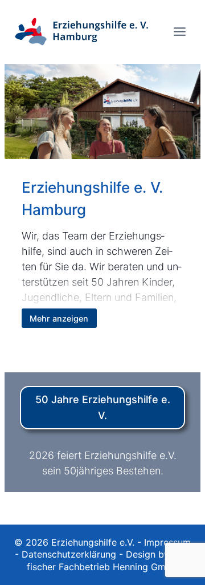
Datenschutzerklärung (69, 554)
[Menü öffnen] (179, 31)
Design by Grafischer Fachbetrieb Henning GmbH (109, 560)
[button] (20, 564)
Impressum (167, 542)
